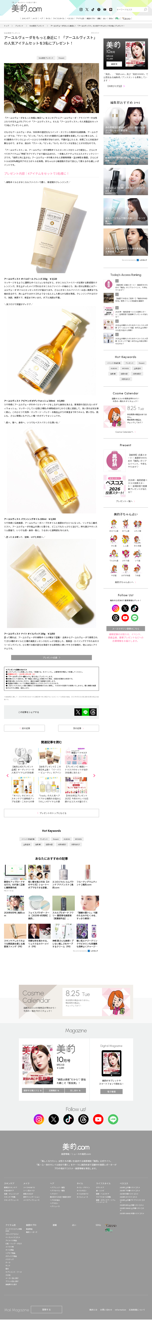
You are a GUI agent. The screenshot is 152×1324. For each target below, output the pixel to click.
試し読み (74, 1090)
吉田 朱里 (49, 844)
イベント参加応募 (27, 839)
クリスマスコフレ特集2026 (13, 1230)
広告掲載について (137, 1309)
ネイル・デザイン (83, 1187)
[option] (24, 775)
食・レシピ (100, 1190)
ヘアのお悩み (55, 1200)
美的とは (93, 1309)
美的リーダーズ (31, 1232)
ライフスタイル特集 (103, 1197)
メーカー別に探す (12, 1278)
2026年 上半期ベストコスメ (130, 1187)
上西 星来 (26, 844)
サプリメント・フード (13, 1272)
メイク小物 (9, 1246)
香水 (7, 1268)
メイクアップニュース (31, 1200)
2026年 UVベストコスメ (128, 1197)
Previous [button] (7, 775)
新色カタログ (28, 1194)
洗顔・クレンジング (11, 1194)
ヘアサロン (54, 1203)
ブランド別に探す (12, 1281)
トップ (6, 26)
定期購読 (53, 1090)
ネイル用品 (9, 1250)
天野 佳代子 (75, 844)
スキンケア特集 (9, 1197)
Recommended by (80, 951)
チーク (7, 1262)
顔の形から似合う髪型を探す (60, 1197)
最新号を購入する (31, 1090)
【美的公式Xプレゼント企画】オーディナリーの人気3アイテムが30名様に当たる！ (22, 771)
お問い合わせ (106, 1309)
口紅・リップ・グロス (13, 1243)
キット (7, 1265)
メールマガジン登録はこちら (125, 628)
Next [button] (94, 775)
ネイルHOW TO (82, 1194)
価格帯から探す (11, 1284)
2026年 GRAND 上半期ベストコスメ (132, 1209)
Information (120, 1309)
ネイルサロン (82, 1190)
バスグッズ (9, 1259)
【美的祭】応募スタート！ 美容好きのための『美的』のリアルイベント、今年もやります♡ (137, 460)
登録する (46, 1309)
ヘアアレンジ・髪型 (57, 1187)
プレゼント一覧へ (124, 501)
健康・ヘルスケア (102, 1194)
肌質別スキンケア (10, 1187)
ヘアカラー (54, 1194)
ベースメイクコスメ (12, 1237)
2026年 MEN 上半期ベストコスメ (132, 1205)
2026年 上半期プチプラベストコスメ (132, 1201)
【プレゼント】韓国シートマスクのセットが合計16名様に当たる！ (76, 769)
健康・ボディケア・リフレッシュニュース (105, 1201)
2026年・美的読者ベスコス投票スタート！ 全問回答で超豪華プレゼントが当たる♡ (137, 486)
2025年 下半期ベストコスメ (130, 1190)
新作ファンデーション (31, 1197)
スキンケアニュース (11, 1200)
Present (61, 58)
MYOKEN (78, 839)
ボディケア (100, 1187)
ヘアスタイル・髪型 (57, 1190)
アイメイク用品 (11, 1240)
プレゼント (19, 26)
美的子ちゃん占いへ (124, 582)
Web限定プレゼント (37, 26)
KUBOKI (67, 839)
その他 (7, 1275)
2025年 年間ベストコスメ (129, 1194)
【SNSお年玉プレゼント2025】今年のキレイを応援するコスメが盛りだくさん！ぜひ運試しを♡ (76, 800)
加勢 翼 (38, 844)
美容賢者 (29, 1229)
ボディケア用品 (11, 1256)
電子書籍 (111, 1091)
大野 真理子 (62, 844)
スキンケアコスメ (12, 1234)
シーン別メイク (29, 1190)
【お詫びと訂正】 (115, 86)
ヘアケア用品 (10, 1253)
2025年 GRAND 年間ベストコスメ (132, 1213)
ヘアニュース (55, 1206)
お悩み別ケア (9, 1190)
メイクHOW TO (29, 1187)
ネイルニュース (82, 1197)
